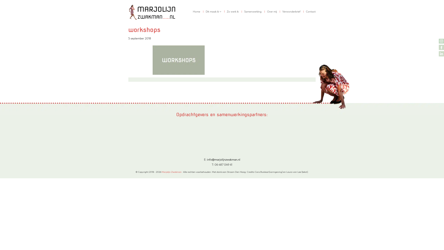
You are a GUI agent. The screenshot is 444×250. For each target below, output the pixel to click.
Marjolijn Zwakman (132, 3)
